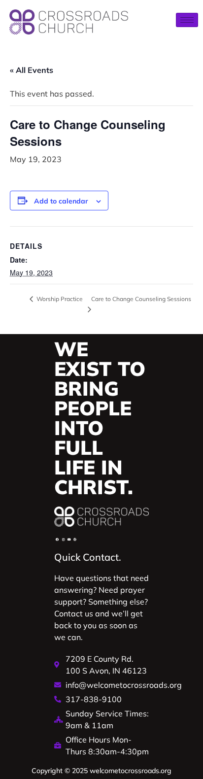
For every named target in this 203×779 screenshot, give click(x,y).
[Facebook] (57, 539)
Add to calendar (61, 201)
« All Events (31, 70)
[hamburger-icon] (187, 20)
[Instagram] (63, 539)
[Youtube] (69, 539)
